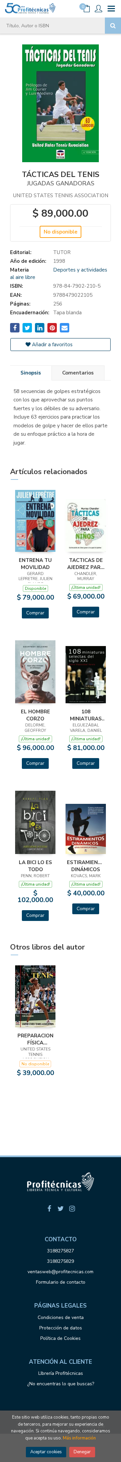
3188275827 (60, 1251)
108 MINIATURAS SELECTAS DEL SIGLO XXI (86, 715)
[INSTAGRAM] (72, 1209)
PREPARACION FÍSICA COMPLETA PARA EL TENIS (35, 1039)
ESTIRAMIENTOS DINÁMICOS (86, 865)
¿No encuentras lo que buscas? (60, 1384)
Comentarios (78, 372)
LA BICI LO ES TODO (35, 865)
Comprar (35, 613)
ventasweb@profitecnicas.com (60, 1272)
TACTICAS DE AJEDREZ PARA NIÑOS (85, 563)
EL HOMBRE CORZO (35, 715)
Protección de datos (60, 1328)
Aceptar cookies (46, 1452)
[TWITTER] (60, 1209)
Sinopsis (31, 372)
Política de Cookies (60, 1338)
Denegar (82, 1452)
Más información (79, 1438)
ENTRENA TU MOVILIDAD (35, 563)
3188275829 (60, 1261)
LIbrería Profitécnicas (60, 1373)
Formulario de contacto (60, 1282)
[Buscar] (113, 25)
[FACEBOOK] (49, 1209)
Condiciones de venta (61, 1317)
